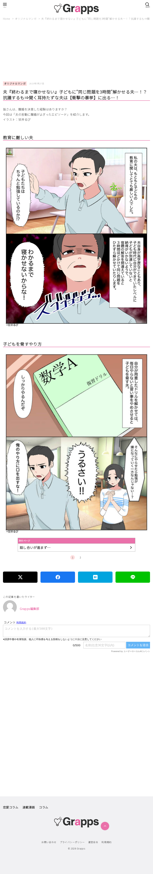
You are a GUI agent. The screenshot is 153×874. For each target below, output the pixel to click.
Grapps (81, 848)
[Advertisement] (78, 51)
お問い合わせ (48, 842)
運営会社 (93, 842)
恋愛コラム (10, 807)
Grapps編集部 (29, 608)
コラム (43, 807)
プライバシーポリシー (72, 842)
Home (7, 18)
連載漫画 (29, 807)
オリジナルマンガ (26, 18)
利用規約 (107, 842)
